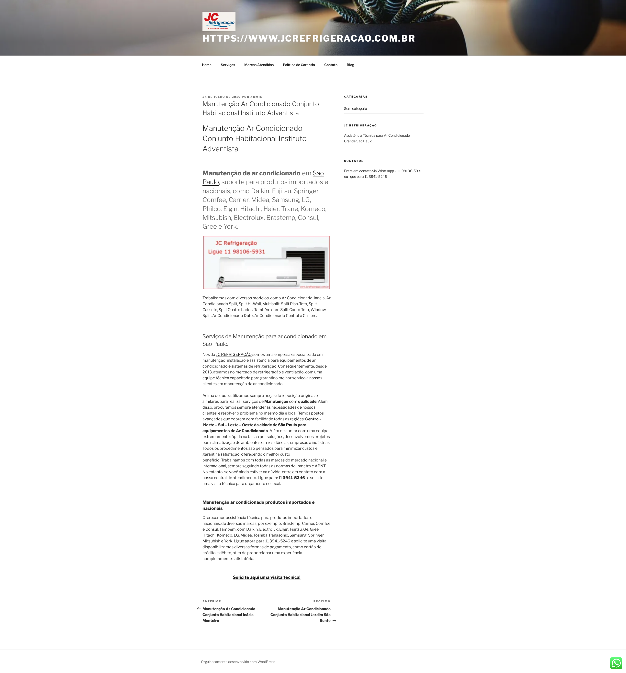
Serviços (228, 65)
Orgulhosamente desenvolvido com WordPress (238, 662)
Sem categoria (355, 108)
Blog (350, 65)
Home (207, 65)
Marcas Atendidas (259, 65)
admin (256, 97)
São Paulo (287, 425)
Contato (330, 65)
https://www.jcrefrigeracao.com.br (308, 38)
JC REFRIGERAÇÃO (234, 354)
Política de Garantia (299, 65)
